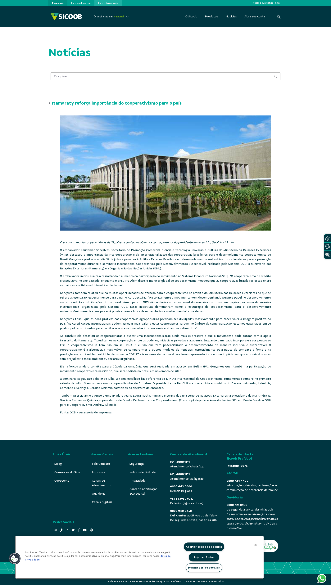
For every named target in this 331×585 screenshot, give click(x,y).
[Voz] (327, 246)
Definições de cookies (204, 567)
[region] (139, 557)
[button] (15, 558)
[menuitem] (57, 3)
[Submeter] (275, 76)
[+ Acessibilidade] (327, 255)
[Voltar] (49, 103)
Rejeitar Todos (204, 557)
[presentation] (57, 3)
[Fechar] (255, 545)
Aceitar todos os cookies (204, 546)
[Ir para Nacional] (66, 16)
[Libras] (327, 238)
